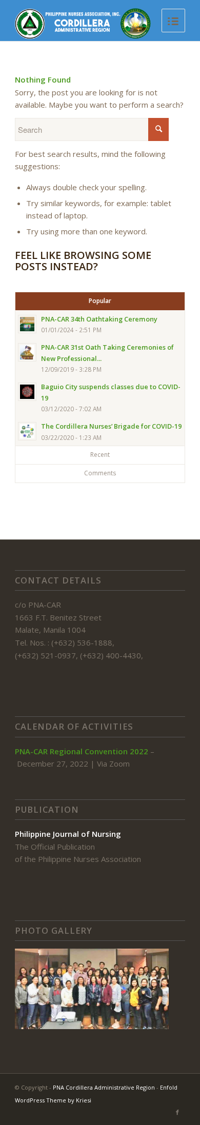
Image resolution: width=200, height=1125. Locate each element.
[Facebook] (177, 1112)
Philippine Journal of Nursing (68, 834)
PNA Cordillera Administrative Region (104, 1087)
